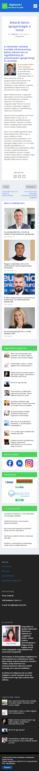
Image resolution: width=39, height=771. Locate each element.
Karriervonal (19, 36)
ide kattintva (10, 763)
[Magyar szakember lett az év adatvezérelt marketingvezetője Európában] (19, 250)
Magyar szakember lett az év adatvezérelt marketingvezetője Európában (18, 266)
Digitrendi (14, 34)
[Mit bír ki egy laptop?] (7, 384)
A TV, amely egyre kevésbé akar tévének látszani (23, 432)
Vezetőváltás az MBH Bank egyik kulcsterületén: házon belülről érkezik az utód (21, 393)
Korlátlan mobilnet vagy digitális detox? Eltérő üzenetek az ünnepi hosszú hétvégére (23, 403)
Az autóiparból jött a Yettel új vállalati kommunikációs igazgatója (19, 233)
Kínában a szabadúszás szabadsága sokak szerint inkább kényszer (18, 544)
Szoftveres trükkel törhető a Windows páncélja (18, 537)
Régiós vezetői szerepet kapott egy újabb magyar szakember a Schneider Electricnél (23, 374)
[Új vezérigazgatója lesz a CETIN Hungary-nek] (19, 317)
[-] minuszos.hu (13, 508)
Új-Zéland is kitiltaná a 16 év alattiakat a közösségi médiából (19, 515)
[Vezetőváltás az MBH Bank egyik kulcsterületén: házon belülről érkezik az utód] (7, 393)
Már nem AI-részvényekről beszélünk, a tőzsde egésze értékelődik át (21, 423)
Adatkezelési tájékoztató (11, 581)
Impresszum (6, 566)
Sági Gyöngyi (11, 643)
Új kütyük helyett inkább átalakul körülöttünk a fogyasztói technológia (20, 413)
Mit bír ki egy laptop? (19, 382)
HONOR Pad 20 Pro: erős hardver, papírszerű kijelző (16, 522)
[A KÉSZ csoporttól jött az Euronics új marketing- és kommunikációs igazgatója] (19, 284)
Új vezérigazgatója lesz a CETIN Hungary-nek (17, 332)
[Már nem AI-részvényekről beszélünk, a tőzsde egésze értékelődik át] (7, 423)
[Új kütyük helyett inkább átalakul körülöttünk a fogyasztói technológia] (7, 413)
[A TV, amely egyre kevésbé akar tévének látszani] (7, 433)
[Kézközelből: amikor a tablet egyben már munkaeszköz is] (7, 365)
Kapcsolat (6, 571)
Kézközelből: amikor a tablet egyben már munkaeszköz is (22, 365)
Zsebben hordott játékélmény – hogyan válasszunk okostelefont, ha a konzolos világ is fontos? (23, 443)
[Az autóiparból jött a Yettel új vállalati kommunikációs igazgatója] (19, 218)
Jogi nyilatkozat (8, 576)
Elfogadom (7, 767)
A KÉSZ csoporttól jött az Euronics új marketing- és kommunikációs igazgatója (19, 300)
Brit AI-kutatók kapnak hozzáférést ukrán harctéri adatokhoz (17, 529)
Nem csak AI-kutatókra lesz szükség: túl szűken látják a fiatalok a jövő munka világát (22, 356)
